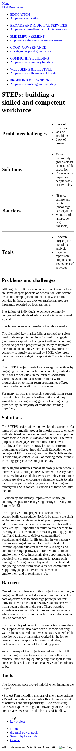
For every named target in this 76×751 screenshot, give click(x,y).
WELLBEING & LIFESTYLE (31, 69)
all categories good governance (30, 51)
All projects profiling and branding (33, 84)
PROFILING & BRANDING (30, 80)
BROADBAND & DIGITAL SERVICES (38, 25)
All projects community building (31, 62)
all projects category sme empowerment (36, 40)
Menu (6, 3)
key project (17, 721)
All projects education (24, 18)
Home (14, 729)
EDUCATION (20, 14)
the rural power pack (24, 732)
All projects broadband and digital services (38, 29)
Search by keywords (23, 736)
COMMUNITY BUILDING (29, 58)
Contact (15, 740)
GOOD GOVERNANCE (28, 47)
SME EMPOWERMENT (27, 36)
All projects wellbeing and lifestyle (33, 73)
